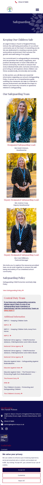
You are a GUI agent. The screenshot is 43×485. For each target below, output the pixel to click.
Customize (21, 475)
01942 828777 (9, 311)
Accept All (21, 470)
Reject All (21, 481)
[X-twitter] (2, 428)
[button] (37, 9)
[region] (21, 468)
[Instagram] (6, 428)
